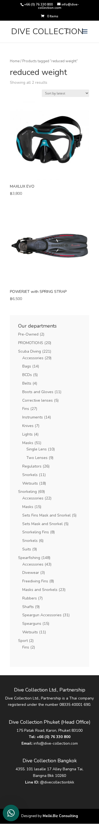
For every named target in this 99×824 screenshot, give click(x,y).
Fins (25, 408)
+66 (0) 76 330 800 (53, 736)
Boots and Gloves (37, 392)
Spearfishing (29, 557)
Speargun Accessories (42, 615)
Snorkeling (27, 491)
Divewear (30, 572)
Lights (27, 434)
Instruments (32, 417)
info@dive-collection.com (56, 743)
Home (15, 61)
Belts (26, 383)
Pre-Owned (28, 334)
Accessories (32, 358)
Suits (26, 549)
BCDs (27, 374)
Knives (28, 425)
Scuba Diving (29, 351)
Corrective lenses (37, 400)
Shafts (28, 606)
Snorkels (30, 474)
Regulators (32, 466)
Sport (23, 640)
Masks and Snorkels (39, 589)
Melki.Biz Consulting (60, 816)
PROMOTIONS (30, 342)
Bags (26, 366)
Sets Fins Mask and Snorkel (46, 515)
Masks (27, 442)
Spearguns (31, 623)
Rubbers (29, 598)
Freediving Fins (35, 581)
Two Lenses (37, 457)
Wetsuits (30, 483)
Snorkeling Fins (35, 532)
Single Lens (36, 449)
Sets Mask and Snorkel (42, 523)
